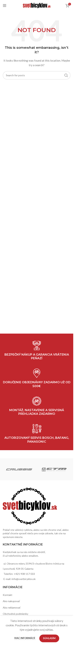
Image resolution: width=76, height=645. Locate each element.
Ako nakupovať (11, 601)
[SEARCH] (66, 75)
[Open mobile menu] (4, 5)
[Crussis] (19, 469)
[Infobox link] (36, 434)
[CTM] (54, 469)
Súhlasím (49, 638)
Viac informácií (25, 638)
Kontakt (7, 594)
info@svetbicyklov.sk (24, 578)
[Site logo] (37, 5)
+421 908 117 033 (24, 573)
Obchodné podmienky (15, 613)
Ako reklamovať (11, 607)
